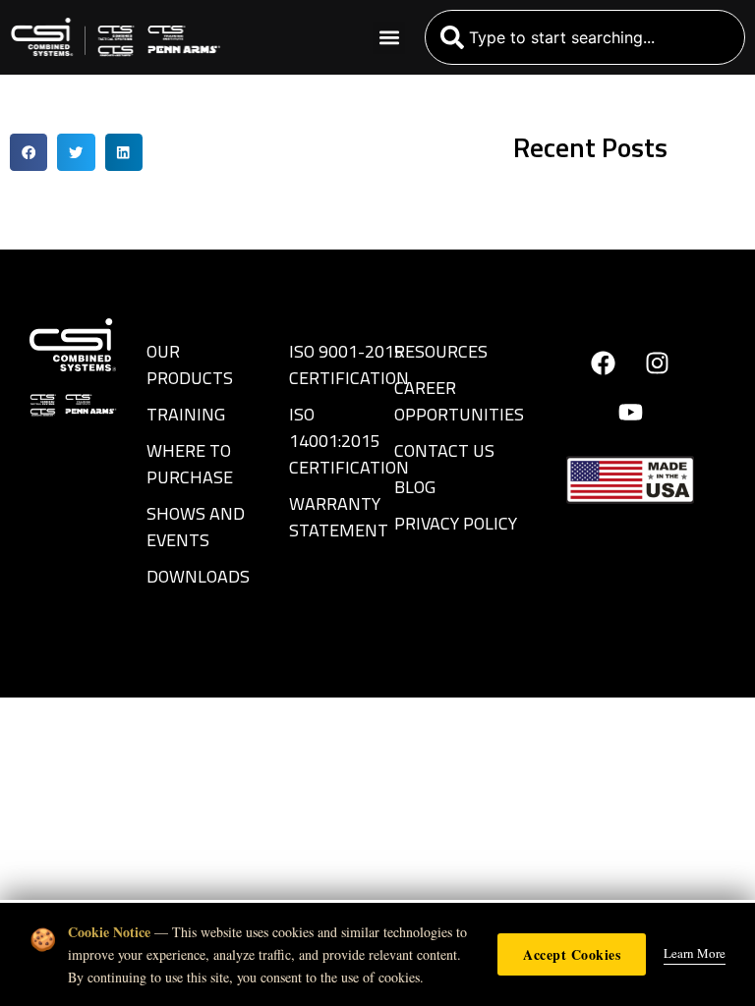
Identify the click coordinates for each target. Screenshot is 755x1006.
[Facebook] (603, 362)
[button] (389, 38)
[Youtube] (630, 411)
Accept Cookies (571, 954)
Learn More (695, 953)
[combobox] (585, 37)
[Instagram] (657, 362)
